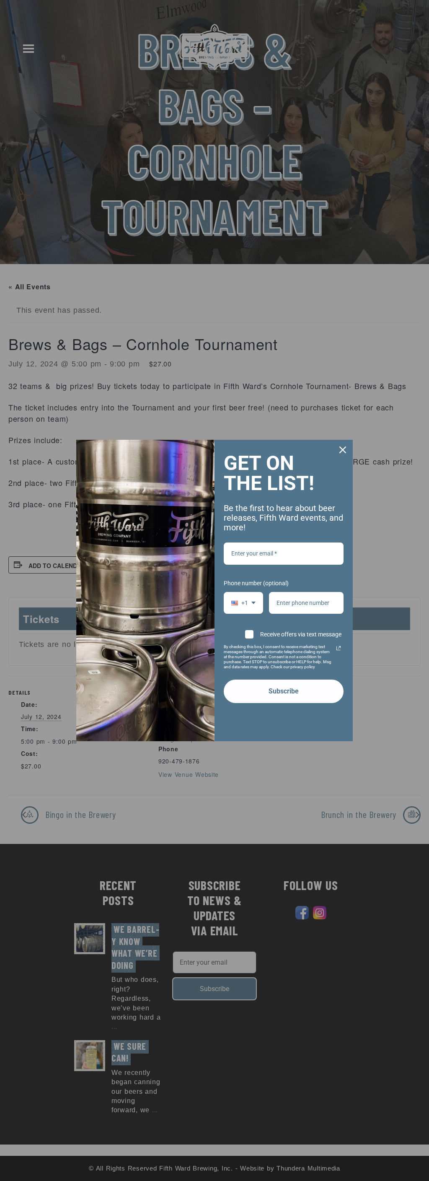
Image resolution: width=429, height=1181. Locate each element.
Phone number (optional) (256, 583)
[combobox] (243, 603)
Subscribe (284, 691)
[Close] (343, 450)
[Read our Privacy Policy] (338, 648)
